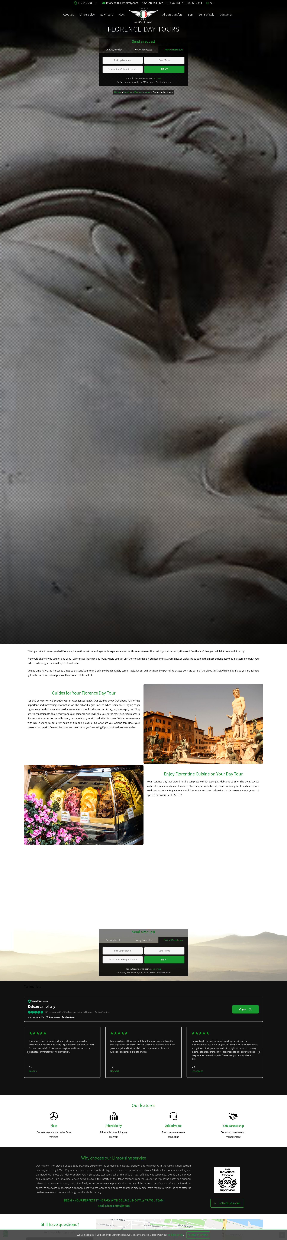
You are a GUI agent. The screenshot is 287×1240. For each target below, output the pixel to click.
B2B (190, 14)
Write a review (53, 1017)
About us (68, 14)
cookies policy (175, 1235)
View (242, 1009)
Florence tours (142, 92)
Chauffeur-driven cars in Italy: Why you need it (52, 930)
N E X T (164, 69)
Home (117, 92)
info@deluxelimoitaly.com (122, 3)
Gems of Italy (206, 14)
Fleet (121, 14)
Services (127, 92)
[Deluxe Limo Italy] (143, 21)
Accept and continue (198, 1234)
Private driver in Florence (41, 926)
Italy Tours (106, 14)
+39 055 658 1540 (88, 3)
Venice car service (37, 921)
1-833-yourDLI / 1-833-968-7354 (183, 3)
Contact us (226, 14)
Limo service (86, 14)
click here (157, 78)
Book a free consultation (114, 1206)
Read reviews (68, 1017)
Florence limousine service (42, 917)
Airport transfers (172, 14)
